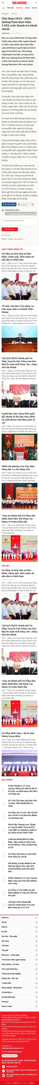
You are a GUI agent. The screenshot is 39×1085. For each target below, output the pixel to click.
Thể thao (5, 946)
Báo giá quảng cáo (9, 1056)
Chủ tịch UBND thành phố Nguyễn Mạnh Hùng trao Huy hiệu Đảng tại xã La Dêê (21, 905)
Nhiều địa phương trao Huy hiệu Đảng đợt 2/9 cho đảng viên (18, 468)
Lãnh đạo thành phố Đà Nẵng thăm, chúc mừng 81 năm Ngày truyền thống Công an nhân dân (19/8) (22, 843)
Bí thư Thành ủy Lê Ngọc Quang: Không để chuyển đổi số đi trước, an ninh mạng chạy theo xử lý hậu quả (22, 789)
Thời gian (10, 239)
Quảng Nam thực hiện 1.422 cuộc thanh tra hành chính (20, 213)
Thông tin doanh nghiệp (11, 974)
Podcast (5, 1002)
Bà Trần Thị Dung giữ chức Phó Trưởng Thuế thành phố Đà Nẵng (22, 803)
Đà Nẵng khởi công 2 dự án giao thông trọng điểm (18, 734)
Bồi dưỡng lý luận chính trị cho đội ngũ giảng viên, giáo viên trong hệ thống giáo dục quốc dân (22, 867)
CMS (16, 1083)
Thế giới (5, 950)
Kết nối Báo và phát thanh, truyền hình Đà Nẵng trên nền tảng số (19, 1062)
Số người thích (19, 239)
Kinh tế (34, 8)
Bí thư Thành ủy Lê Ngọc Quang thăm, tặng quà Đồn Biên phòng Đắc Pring (22, 881)
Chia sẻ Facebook (10, 204)
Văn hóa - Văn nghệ (9, 936)
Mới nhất (10, 8)
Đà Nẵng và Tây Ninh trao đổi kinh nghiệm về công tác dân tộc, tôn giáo (22, 893)
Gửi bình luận (9, 229)
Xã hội (27, 8)
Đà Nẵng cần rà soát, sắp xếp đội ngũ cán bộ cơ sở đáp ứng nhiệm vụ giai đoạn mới (22, 815)
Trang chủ (5, 14)
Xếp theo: (4, 239)
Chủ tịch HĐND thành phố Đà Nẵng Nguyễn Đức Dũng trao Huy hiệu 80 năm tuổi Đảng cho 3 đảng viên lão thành (19, 363)
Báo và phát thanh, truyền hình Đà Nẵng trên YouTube (21, 1075)
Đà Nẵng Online (11, 1066)
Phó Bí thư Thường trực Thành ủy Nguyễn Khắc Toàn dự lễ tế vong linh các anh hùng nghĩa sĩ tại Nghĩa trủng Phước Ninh (22, 828)
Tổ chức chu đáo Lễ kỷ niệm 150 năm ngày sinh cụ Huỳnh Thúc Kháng (18, 308)
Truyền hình (6, 983)
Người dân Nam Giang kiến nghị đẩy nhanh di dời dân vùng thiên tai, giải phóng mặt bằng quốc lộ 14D (18, 418)
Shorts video (7, 1006)
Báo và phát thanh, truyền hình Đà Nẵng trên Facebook (21, 1071)
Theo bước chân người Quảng (13, 960)
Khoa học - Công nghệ (10, 955)
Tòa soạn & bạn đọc (10, 969)
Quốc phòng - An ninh (10, 964)
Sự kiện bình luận (8, 997)
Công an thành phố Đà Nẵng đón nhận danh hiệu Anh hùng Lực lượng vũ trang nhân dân (18, 518)
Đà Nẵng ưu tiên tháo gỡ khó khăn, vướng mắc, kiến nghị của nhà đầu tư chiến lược (18, 256)
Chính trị (19, 8)
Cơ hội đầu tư (7, 992)
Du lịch (4, 932)
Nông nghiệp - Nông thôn (12, 988)
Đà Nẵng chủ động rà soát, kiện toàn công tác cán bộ (22, 855)
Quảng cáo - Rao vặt (10, 978)
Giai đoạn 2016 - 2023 (12, 210)
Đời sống (5, 941)
